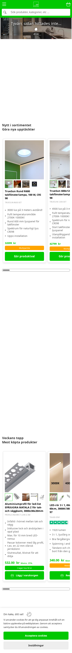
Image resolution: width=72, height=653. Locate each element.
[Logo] (36, 4)
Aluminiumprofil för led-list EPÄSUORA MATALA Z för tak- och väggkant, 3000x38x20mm (24, 507)
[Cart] (68, 4)
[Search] (36, 12)
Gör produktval (24, 256)
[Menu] (4, 5)
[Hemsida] (36, 29)
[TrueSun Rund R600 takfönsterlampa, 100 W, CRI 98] (24, 159)
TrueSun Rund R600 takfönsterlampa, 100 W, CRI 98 (23, 194)
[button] (24, 184)
